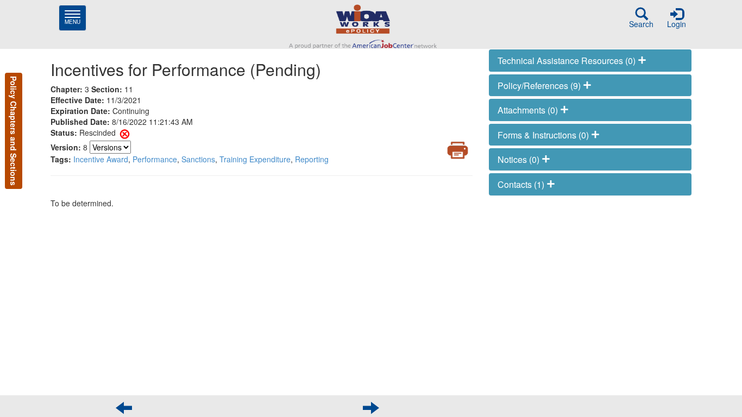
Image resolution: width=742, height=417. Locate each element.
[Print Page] (458, 150)
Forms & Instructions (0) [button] (544, 135)
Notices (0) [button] (520, 159)
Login (676, 23)
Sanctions (198, 159)
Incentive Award (100, 159)
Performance (155, 159)
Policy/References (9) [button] (540, 85)
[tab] (590, 60)
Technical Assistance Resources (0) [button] (568, 60)
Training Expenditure (255, 159)
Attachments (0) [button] (529, 110)
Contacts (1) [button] (522, 184)
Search (641, 23)
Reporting (312, 159)
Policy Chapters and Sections (13, 131)
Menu (75, 18)
